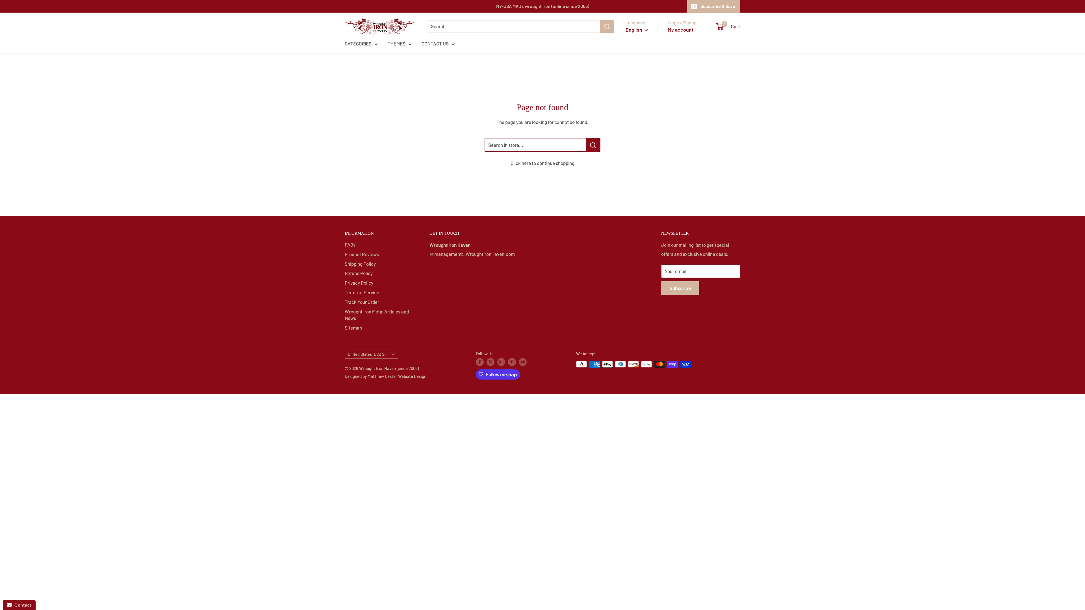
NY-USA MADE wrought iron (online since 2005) (542, 6)
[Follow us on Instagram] (501, 362)
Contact (21, 605)
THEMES (396, 43)
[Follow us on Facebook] (480, 362)
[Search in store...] (593, 145)
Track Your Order (362, 302)
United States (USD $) (366, 354)
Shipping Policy (360, 264)
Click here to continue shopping (542, 163)
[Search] (607, 26)
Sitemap (353, 327)
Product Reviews (362, 254)
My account (681, 30)
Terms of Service (362, 292)
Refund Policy (359, 273)
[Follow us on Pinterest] (512, 362)
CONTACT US (435, 43)
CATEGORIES (358, 43)
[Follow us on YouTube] (523, 362)
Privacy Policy (359, 283)
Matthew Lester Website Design (397, 376)
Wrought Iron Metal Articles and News (377, 315)
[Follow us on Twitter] (490, 362)
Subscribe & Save (717, 6)
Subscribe (680, 288)
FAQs (350, 244)
